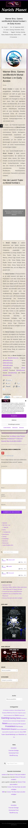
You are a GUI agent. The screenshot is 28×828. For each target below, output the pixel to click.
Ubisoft (7, 734)
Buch (8, 712)
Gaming (11, 29)
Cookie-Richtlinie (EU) (7, 545)
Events (4, 529)
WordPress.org (13, 755)
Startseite (4, 523)
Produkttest (10, 726)
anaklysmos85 (11, 559)
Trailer (3, 734)
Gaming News (15, 718)
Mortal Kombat (9, 34)
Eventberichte (7, 532)
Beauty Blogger (18, 710)
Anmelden (13, 748)
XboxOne (21, 734)
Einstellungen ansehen (14, 424)
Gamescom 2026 (6, 585)
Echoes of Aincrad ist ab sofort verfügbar (12, 598)
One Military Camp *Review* (17, 436)
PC (19, 723)
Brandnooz (4, 712)
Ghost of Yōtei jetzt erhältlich (18, 774)
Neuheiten (17, 29)
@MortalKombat (7, 360)
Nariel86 (10, 566)
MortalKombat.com (13, 358)
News (22, 29)
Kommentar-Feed (13, 753)
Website (3, 504)
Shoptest (13, 729)
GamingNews (24, 718)
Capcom (20, 712)
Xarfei (16, 734)
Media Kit (6, 527)
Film (13, 715)
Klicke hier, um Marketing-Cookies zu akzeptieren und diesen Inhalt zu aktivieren (14, 212)
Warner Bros (17, 34)
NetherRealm (7, 368)
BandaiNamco (11, 710)
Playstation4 (23, 723)
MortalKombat (20, 370)
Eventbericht (9, 715)
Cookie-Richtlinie (7, 427)
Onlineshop (15, 723)
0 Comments (13, 37)
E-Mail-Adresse (3, 496)
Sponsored (24, 729)
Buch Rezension (14, 712)
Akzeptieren (14, 415)
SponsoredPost (5, 732)
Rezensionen (5, 534)
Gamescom (21, 715)
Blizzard (23, 710)
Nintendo (10, 723)
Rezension (5, 729)
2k (3, 710)
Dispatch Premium (18, 823)
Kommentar (3, 467)
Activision (6, 710)
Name (3, 487)
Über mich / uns (6, 525)
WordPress (14, 824)
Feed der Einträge (14, 750)
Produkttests (5, 538)
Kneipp (18, 720)
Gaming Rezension (7, 720)
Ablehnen (14, 420)
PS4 (16, 726)
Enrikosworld (11, 573)
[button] (25, 401)
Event (5, 715)
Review (21, 726)
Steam (21, 732)
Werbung (5, 32)
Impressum (21, 427)
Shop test (19, 729)
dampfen (24, 712)
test (24, 732)
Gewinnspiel (14, 720)
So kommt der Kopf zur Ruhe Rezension (12, 591)
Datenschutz (15, 427)
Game (7, 29)
